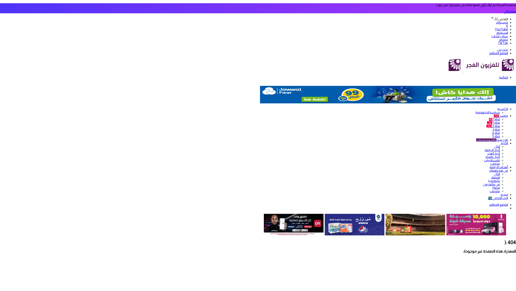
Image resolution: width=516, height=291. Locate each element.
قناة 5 (496, 136)
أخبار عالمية (493, 157)
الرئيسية (502, 109)
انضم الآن (510, 11)
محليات (495, 163)
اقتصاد (495, 177)
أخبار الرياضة (492, 150)
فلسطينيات (492, 160)
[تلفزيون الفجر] (463, 71)
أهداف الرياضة (499, 167)
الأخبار (504, 143)
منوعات (495, 191)
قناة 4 (496, 133)
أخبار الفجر (493, 153)
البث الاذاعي (498, 198)
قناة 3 (496, 129)
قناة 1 (494, 119)
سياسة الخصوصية (487, 112)
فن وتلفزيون (491, 184)
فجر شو (492, 139)
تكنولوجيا (494, 181)
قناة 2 (493, 126)
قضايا (496, 187)
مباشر (501, 115)
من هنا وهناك (498, 170)
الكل (497, 146)
